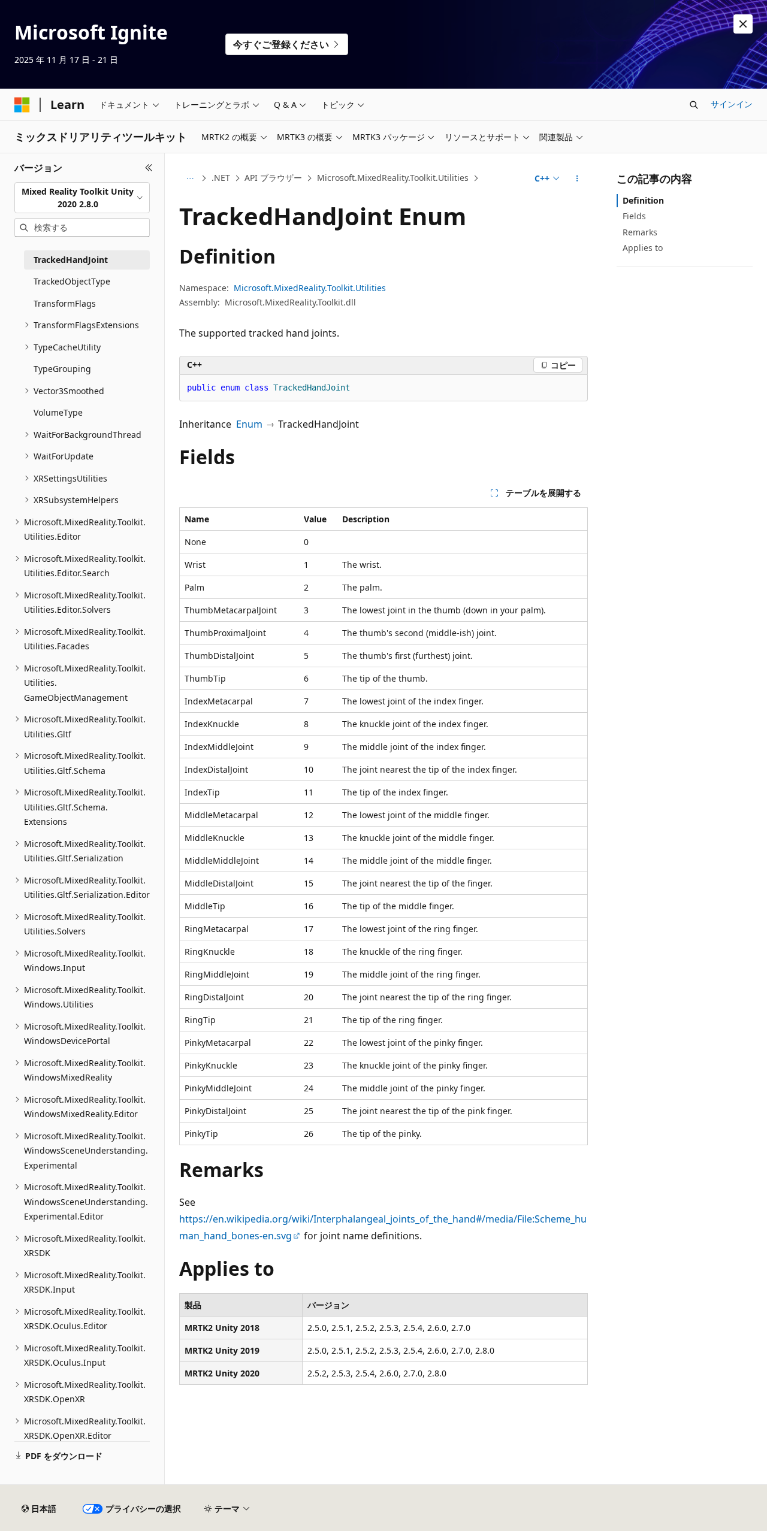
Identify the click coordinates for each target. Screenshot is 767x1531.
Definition (643, 200)
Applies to (643, 247)
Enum (249, 424)
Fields (634, 216)
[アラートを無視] (743, 24)
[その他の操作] (577, 178)
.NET (221, 177)
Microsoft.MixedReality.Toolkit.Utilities (393, 177)
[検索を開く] (694, 105)
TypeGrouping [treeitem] (62, 368)
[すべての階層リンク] (189, 178)
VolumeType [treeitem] (58, 412)
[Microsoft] (22, 105)
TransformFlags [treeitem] (65, 303)
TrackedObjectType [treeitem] (72, 281)
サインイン (732, 104)
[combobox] (82, 198)
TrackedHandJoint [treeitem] (71, 259)
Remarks (640, 232)
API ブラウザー (273, 177)
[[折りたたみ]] (148, 167)
